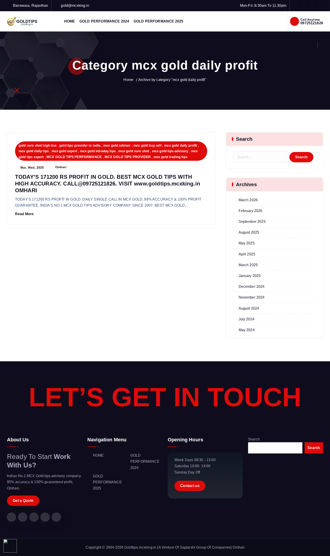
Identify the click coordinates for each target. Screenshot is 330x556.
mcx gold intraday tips (98, 151)
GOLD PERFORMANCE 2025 (158, 21)
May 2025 (247, 243)
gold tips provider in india (79, 145)
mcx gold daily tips (34, 151)
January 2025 (250, 276)
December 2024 (252, 286)
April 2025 (247, 254)
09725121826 (311, 23)
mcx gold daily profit (180, 145)
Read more (24, 214)
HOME (69, 21)
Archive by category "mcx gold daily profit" (172, 80)
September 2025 (252, 221)
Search (254, 439)
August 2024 (249, 308)
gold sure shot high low (38, 145)
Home (128, 80)
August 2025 (249, 232)
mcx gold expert (64, 151)
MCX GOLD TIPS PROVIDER (128, 157)
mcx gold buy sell (147, 145)
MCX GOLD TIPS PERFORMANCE (74, 157)
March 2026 (248, 200)
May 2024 (247, 330)
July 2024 (246, 319)
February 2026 (250, 211)
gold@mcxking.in (75, 5)
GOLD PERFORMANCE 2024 (104, 21)
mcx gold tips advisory (170, 151)
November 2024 (252, 297)
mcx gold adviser (117, 145)
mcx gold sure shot (133, 151)
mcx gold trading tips (170, 157)
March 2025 (248, 265)
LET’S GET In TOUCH (165, 397)
